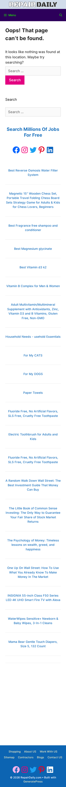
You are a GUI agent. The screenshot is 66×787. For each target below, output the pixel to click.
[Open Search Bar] (60, 15)
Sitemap (9, 757)
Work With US (48, 751)
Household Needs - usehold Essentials (33, 336)
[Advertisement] (33, 703)
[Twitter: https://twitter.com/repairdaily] (33, 150)
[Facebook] (16, 150)
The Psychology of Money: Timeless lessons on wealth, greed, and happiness (33, 545)
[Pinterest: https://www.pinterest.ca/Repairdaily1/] (41, 150)
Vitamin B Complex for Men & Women (33, 286)
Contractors (25, 757)
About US (30, 751)
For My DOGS (33, 374)
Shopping (15, 751)
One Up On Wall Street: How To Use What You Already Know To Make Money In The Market (33, 572)
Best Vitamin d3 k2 (33, 267)
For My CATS (33, 355)
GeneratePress (33, 781)
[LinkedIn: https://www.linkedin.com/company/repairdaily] (50, 150)
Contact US (55, 757)
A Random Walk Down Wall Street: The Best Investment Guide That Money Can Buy (33, 485)
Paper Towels (33, 392)
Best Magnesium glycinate (33, 248)
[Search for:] (33, 71)
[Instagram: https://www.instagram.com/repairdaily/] (24, 150)
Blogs (40, 757)
